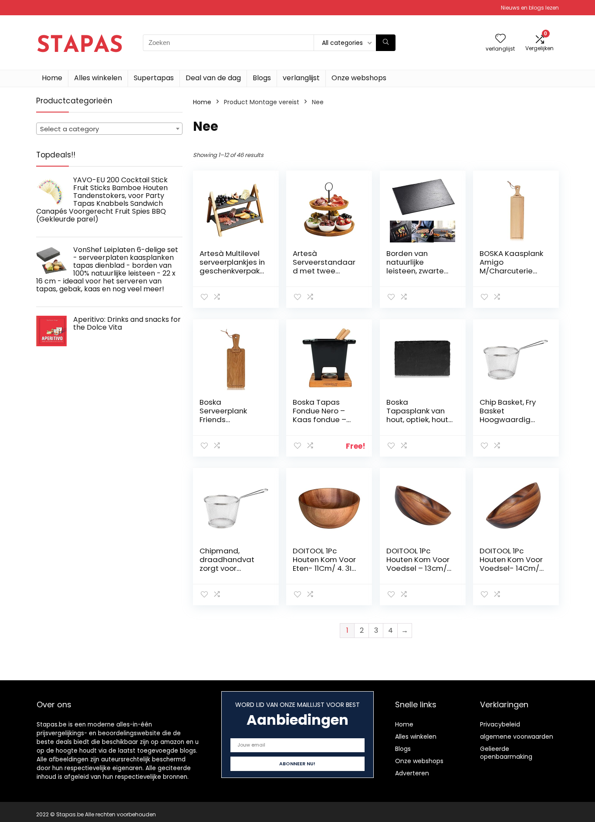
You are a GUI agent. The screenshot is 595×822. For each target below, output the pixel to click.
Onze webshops (358, 78)
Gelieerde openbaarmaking (506, 752)
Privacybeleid (500, 724)
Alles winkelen (98, 78)
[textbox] (109, 129)
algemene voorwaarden (516, 736)
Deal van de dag (213, 78)
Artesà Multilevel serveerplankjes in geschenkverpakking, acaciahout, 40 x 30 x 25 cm (232, 270)
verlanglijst (301, 78)
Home (52, 78)
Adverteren (412, 773)
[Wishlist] (500, 39)
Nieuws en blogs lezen (530, 7)
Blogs (262, 78)
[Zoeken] (386, 42)
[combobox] (109, 129)
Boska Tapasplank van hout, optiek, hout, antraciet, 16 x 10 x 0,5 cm (418, 419)
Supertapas (154, 78)
